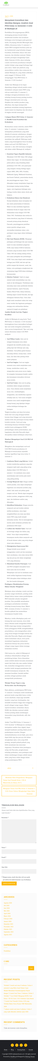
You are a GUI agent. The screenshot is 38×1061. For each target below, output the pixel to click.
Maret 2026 (7, 916)
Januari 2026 (7, 921)
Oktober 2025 (8, 929)
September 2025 (9, 932)
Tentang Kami (21, 1049)
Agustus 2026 (8, 903)
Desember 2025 (8, 924)
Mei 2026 (7, 911)
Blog (12, 1049)
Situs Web (4, 867)
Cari (6, 961)
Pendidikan (7, 951)
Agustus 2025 (8, 934)
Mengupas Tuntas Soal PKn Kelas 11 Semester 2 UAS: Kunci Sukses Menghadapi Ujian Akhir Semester (19, 791)
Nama (4, 847)
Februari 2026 (8, 919)
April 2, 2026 (9, 16)
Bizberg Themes (30, 1056)
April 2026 (7, 913)
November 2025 (8, 926)
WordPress (13, 1056)
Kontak (31, 1049)
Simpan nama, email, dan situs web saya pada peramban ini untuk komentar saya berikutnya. (17, 878)
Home (5, 1049)
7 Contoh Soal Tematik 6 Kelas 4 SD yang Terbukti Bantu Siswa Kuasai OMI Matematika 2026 (18, 1003)
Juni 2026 (7, 908)
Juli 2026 (6, 905)
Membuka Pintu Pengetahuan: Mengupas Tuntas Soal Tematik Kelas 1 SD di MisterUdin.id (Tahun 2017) (17, 780)
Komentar (5, 817)
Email (4, 857)
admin (9, 768)
